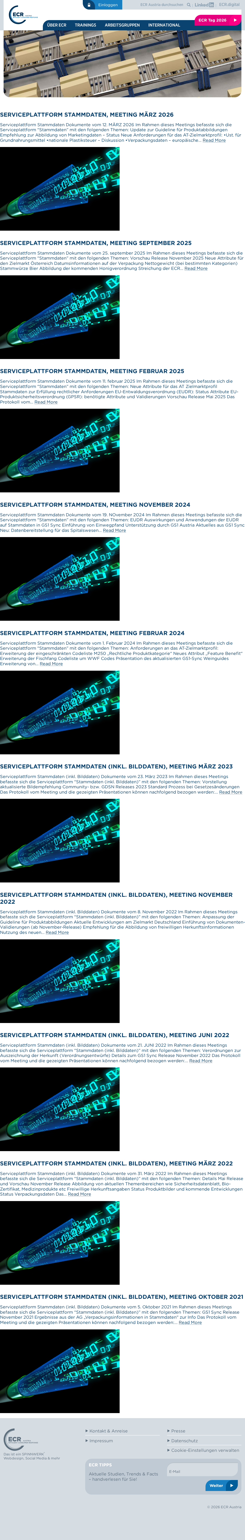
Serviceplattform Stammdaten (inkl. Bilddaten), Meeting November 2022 (116, 898)
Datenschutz (184, 1440)
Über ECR (56, 24)
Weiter (216, 1485)
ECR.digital (229, 4)
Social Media (36, 1458)
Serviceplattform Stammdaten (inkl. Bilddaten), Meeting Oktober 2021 (121, 1296)
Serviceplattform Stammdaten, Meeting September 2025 (96, 242)
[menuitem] (57, 25)
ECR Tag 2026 (213, 20)
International (164, 24)
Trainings (85, 24)
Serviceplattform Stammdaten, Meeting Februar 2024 (92, 633)
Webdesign (13, 1458)
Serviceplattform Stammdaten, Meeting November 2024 (95, 504)
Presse (178, 1430)
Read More (214, 140)
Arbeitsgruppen (122, 24)
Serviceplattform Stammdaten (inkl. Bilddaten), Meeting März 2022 (116, 1163)
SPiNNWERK (33, 1454)
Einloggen (108, 4)
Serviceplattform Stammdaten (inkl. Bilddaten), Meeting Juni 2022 (114, 1035)
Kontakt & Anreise (108, 1430)
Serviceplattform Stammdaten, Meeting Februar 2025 (92, 371)
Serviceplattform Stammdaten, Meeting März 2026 (87, 114)
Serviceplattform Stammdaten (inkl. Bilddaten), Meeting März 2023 (116, 766)
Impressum (101, 1440)
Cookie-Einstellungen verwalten (205, 1450)
